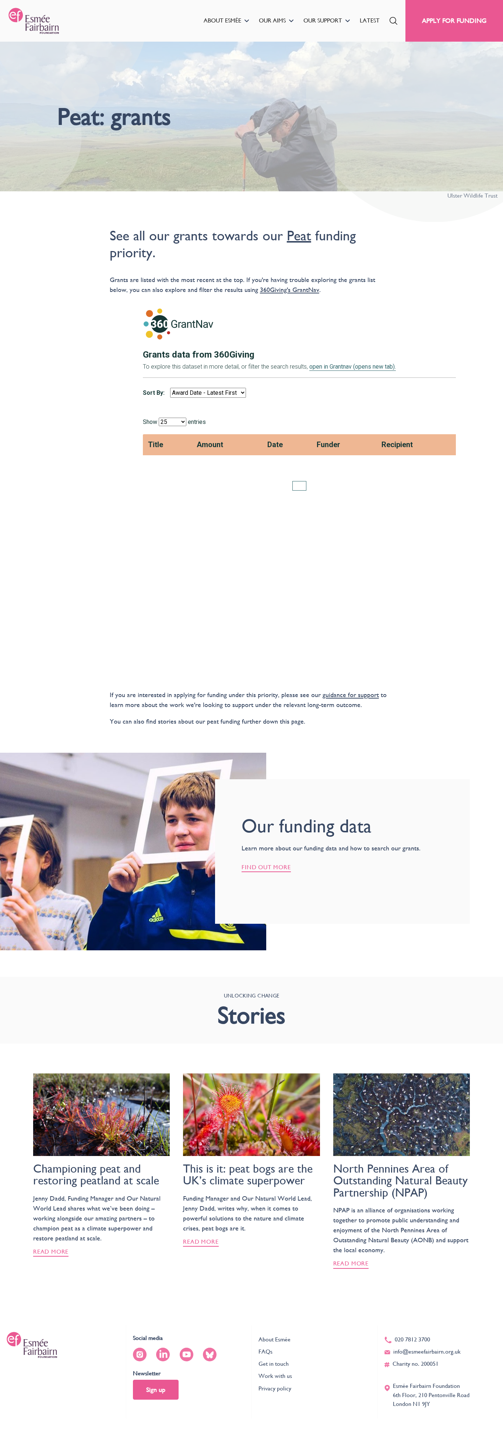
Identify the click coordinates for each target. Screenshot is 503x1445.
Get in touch (273, 1363)
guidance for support (351, 695)
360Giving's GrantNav (289, 289)
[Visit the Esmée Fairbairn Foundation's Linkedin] (163, 1354)
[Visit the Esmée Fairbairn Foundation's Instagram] (140, 1354)
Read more (50, 1251)
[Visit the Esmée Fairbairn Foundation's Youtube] (186, 1354)
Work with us (275, 1375)
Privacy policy (274, 1388)
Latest (370, 20)
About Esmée (222, 20)
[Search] (393, 21)
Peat (299, 235)
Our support (322, 20)
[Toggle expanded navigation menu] (247, 21)
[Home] (33, 21)
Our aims (272, 20)
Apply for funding (454, 20)
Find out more (266, 867)
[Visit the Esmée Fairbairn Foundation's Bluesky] (210, 1354)
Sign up (155, 1389)
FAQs (265, 1351)
